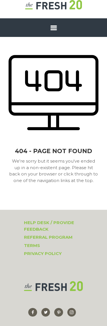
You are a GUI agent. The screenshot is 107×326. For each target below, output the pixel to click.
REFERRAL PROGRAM (48, 237)
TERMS (32, 245)
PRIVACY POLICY (43, 253)
